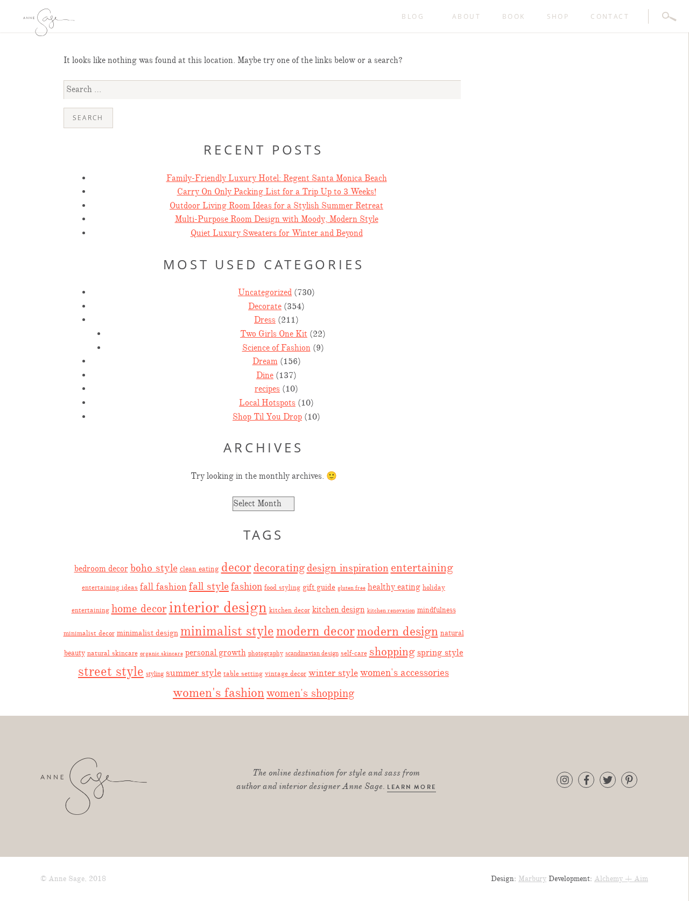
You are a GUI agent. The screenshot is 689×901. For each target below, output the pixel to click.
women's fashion (218, 693)
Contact (609, 16)
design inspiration (348, 568)
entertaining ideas (110, 587)
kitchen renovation (391, 610)
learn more (411, 787)
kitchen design (338, 609)
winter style (333, 672)
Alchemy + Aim (621, 878)
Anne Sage (110, 22)
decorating (279, 568)
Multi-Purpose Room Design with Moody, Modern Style (276, 219)
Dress (265, 320)
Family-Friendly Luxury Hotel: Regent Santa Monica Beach (276, 178)
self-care (354, 653)
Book (513, 16)
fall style (209, 586)
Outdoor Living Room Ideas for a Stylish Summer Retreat (276, 205)
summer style (193, 673)
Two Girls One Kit (273, 334)
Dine (264, 375)
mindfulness (436, 609)
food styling (282, 587)
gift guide (319, 587)
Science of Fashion (276, 348)
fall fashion (163, 586)
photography (265, 653)
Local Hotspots (267, 402)
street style (111, 671)
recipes (267, 388)
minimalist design (147, 633)
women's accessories (404, 672)
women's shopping (310, 693)
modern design (397, 631)
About (466, 16)
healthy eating (394, 587)
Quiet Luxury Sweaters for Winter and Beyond (277, 233)
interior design (218, 607)
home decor (139, 609)
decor (236, 567)
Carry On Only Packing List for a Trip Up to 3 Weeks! (276, 191)
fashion (246, 586)
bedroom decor (101, 568)
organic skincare (161, 653)
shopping (392, 651)
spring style (440, 652)
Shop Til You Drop (267, 416)
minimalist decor (89, 633)
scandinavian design (312, 653)
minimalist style (227, 631)
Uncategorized (265, 292)
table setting (243, 673)
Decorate (265, 306)
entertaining (422, 567)
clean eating (199, 569)
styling (155, 673)
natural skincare (112, 653)
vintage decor (285, 673)
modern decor (315, 631)
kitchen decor (289, 610)
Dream (265, 361)
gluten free (351, 587)
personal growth (215, 652)
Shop (558, 16)
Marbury (532, 878)
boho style (154, 568)
